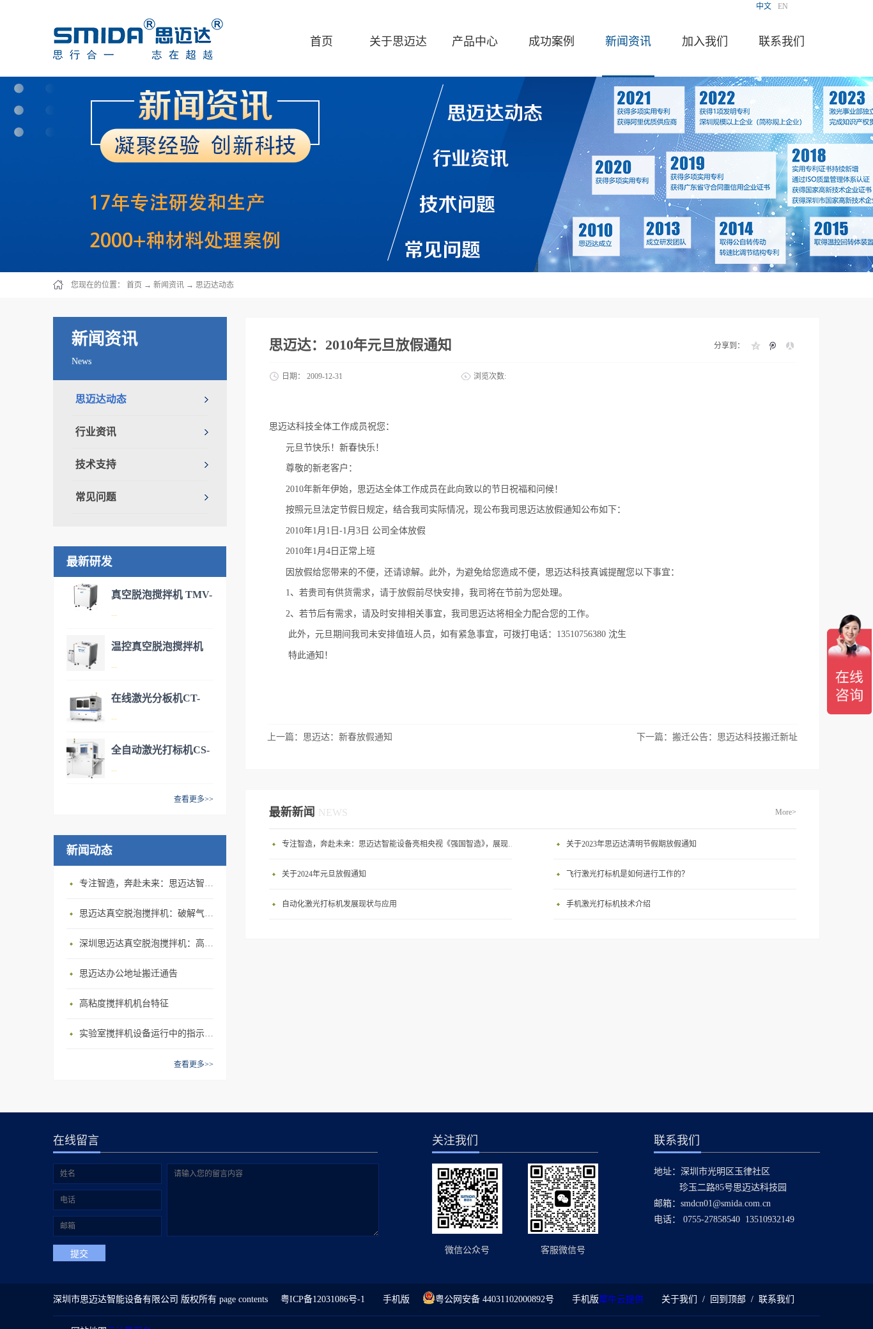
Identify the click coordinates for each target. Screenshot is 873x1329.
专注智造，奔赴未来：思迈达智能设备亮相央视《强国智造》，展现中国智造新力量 (149, 883)
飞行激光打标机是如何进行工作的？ (627, 874)
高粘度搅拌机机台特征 (124, 1003)
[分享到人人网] (789, 346)
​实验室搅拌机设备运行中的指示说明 (149, 1033)
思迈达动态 (215, 284)
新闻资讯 (168, 284)
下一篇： (717, 737)
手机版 (394, 1299)
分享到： (729, 345)
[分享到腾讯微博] (772, 346)
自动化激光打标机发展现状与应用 (339, 904)
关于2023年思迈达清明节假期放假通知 (631, 844)
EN (783, 6)
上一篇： (329, 737)
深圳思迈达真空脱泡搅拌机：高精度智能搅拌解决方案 (149, 943)
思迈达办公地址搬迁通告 (128, 973)
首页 (321, 41)
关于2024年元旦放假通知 (324, 874)
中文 (763, 6)
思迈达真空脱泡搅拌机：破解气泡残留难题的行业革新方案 (149, 913)
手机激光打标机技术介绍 (608, 904)
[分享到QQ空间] (755, 346)
